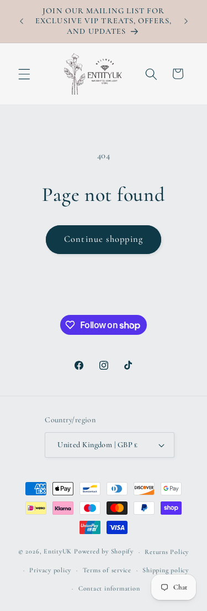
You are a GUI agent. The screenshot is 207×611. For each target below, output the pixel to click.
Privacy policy (50, 570)
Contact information (109, 588)
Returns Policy (167, 552)
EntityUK (58, 552)
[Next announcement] (186, 21)
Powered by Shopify (104, 552)
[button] (24, 73)
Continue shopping (103, 239)
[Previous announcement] (21, 21)
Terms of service (107, 570)
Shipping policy (165, 570)
